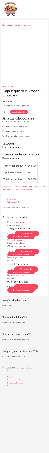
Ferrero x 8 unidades (17, 126)
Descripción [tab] (11, 199)
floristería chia (29, 189)
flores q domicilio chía (15, 189)
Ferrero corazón (15, 131)
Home (9, 371)
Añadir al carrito (18, 112)
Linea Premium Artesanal (16, 380)
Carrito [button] (9, 386)
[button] (3, 23)
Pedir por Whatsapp (21, 237)
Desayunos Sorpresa (15, 383)
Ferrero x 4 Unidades (17, 122)
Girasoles (6, 86)
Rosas (13, 86)
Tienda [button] (9, 374)
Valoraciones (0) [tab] (13, 202)
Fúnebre (10, 377)
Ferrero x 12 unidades (18, 136)
